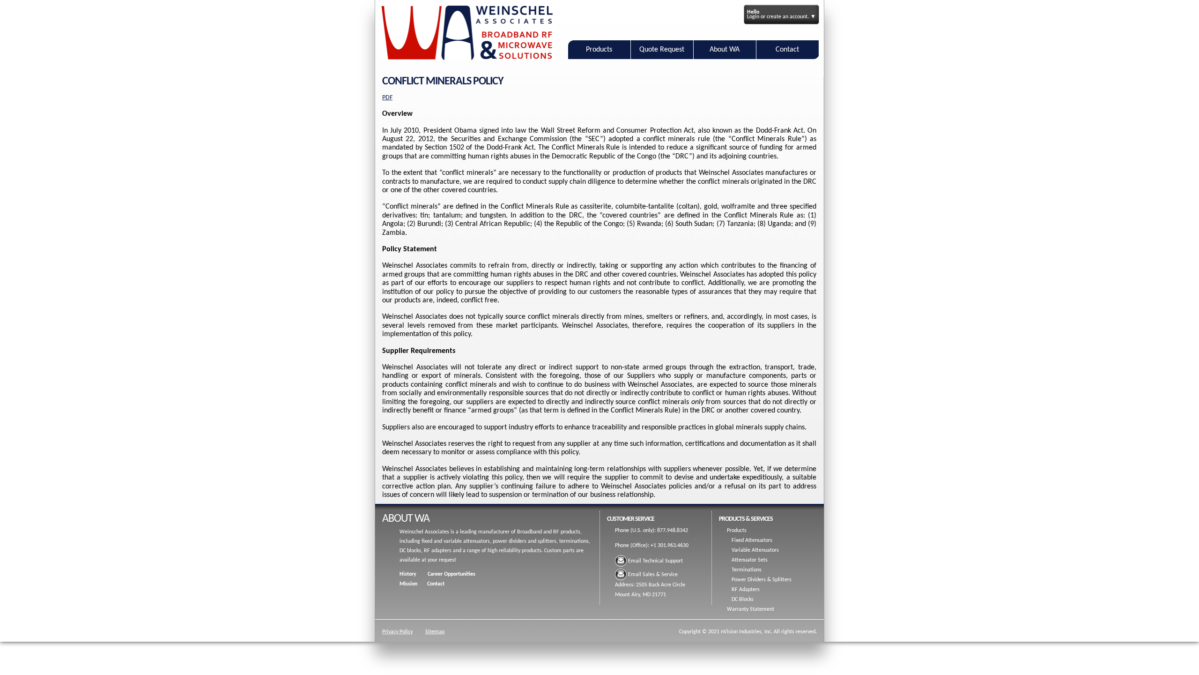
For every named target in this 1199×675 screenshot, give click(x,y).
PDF (387, 97)
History (408, 574)
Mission (408, 584)
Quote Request (661, 49)
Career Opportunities (451, 574)
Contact (787, 49)
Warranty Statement (750, 609)
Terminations (747, 570)
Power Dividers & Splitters (762, 580)
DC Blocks (743, 599)
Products (599, 49)
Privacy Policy (397, 632)
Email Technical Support (655, 561)
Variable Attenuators (755, 550)
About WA (725, 49)
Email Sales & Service (653, 575)
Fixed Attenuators (752, 540)
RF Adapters (746, 589)
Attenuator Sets (750, 560)
